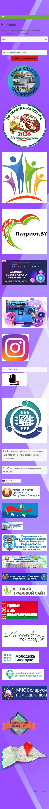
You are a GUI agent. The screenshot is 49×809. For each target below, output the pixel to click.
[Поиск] (46, 39)
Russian (8, 481)
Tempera (35, 791)
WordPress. (43, 791)
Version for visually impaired (24, 58)
